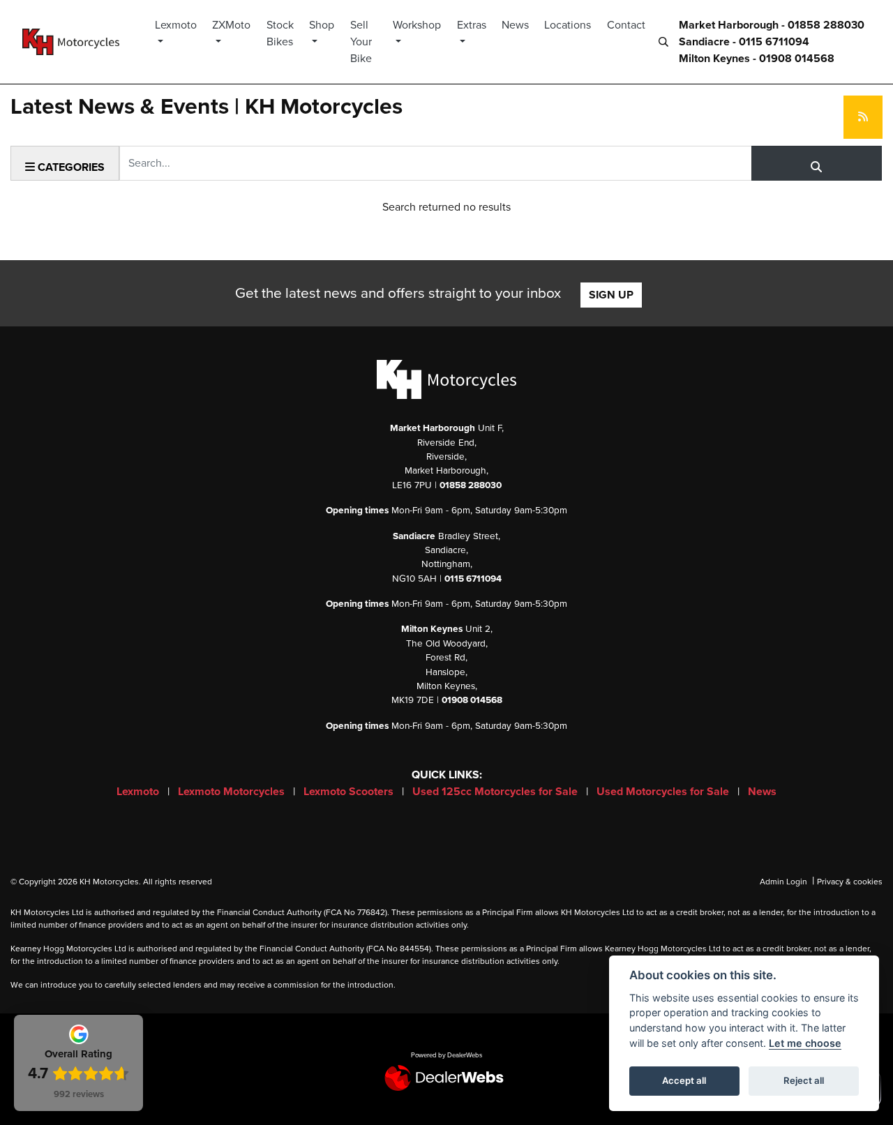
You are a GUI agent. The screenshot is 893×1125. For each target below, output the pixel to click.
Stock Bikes (280, 33)
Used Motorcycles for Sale (664, 792)
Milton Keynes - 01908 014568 (756, 59)
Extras (471, 25)
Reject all (803, 1080)
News (515, 25)
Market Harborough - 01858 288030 (771, 25)
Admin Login (783, 881)
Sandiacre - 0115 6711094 (744, 42)
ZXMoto (231, 25)
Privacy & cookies (850, 881)
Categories (70, 167)
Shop (321, 25)
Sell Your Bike (361, 42)
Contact (626, 25)
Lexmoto (176, 25)
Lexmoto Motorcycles (232, 792)
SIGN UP (611, 295)
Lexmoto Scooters (349, 792)
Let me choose (805, 1043)
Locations (567, 25)
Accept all (684, 1080)
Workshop (417, 25)
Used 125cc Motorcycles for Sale (496, 792)
